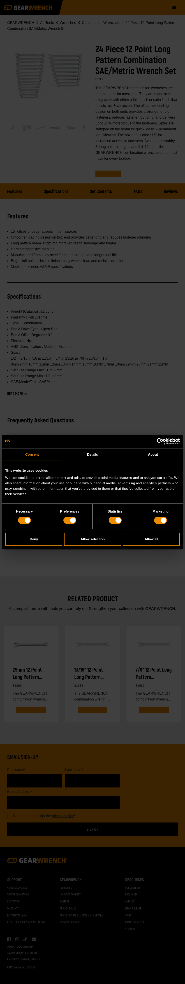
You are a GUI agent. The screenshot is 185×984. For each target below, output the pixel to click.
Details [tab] (92, 454)
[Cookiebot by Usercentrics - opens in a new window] (160, 441)
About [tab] (153, 454)
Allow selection (93, 539)
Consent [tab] (32, 454)
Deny (34, 539)
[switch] (69, 520)
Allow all (151, 539)
